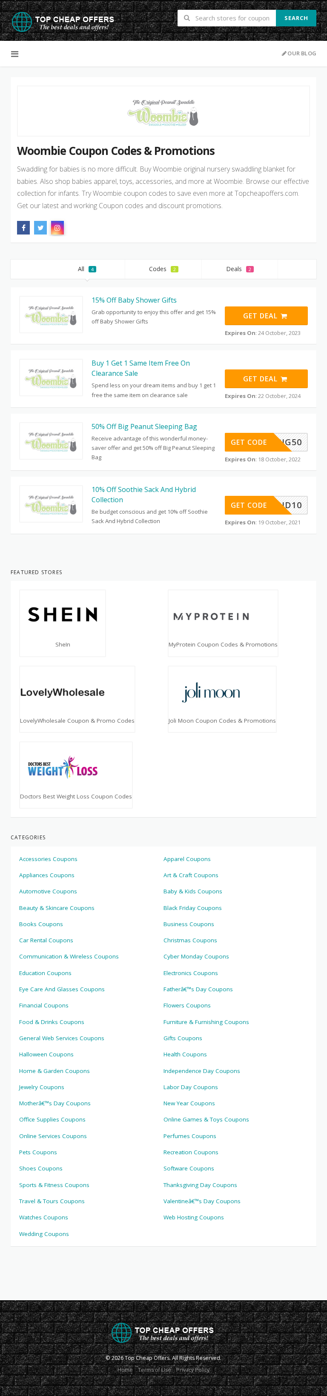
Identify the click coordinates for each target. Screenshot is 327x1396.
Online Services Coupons (53, 1136)
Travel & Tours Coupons (52, 1201)
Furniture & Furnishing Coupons (206, 1022)
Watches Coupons (43, 1217)
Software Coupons (189, 1168)
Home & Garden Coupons (54, 1071)
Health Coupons (185, 1054)
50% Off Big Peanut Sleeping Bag (144, 426)
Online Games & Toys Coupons (206, 1119)
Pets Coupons (38, 1152)
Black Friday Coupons (193, 908)
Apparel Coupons (187, 859)
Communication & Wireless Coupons (69, 956)
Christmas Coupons (190, 940)
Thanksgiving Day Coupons (200, 1185)
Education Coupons (45, 973)
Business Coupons (189, 924)
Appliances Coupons (47, 875)
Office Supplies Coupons (52, 1119)
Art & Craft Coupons (191, 875)
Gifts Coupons (183, 1038)
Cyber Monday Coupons (196, 956)
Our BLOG (301, 53)
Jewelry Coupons (41, 1087)
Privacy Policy (192, 1369)
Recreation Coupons (191, 1152)
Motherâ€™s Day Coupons (55, 1103)
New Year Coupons (189, 1103)
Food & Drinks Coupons (51, 1022)
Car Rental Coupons (46, 940)
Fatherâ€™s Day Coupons (198, 989)
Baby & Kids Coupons (193, 891)
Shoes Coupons (41, 1168)
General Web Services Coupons (61, 1038)
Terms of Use (154, 1369)
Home (125, 1369)
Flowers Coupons (187, 1005)
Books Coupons (41, 924)
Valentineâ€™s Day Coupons (202, 1201)
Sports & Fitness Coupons (54, 1185)
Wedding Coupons (44, 1234)
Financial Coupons (44, 1005)
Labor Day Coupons (191, 1087)
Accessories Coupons (48, 859)
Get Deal (261, 315)
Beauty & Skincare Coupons (57, 908)
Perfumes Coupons (190, 1136)
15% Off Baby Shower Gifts (134, 300)
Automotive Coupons (48, 891)
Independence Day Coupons (202, 1071)
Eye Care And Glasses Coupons (62, 989)
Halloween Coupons (46, 1054)
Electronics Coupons (191, 973)
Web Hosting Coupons (194, 1217)
